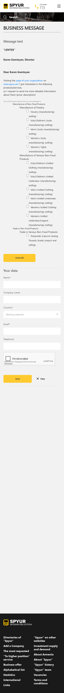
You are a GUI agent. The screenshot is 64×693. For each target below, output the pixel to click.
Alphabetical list (14, 669)
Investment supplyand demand (46, 647)
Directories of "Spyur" (12, 639)
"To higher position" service (16, 657)
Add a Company (13, 646)
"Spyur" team (42, 669)
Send (17, 379)
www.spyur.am (11, 84)
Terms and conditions (41, 681)
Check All (19, 258)
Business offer (12, 664)
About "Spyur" (43, 659)
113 (42, 7)
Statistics (9, 674)
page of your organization (29, 80)
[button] (32, 314)
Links (6, 685)
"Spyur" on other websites (45, 639)
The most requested (16, 651)
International (11, 680)
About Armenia (44, 654)
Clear (42, 379)
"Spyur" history (44, 664)
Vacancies (40, 674)
